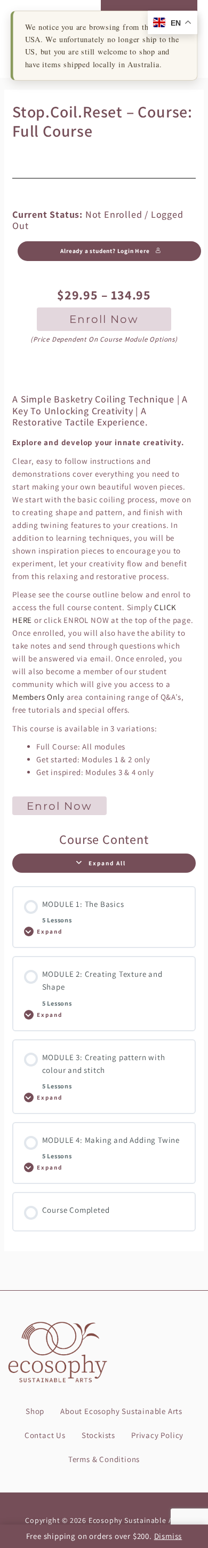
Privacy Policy (157, 1435)
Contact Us (45, 1435)
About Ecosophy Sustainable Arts (121, 1411)
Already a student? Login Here (104, 251)
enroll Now (104, 319)
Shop (35, 1411)
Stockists (98, 1435)
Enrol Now (59, 806)
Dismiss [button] (168, 1536)
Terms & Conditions (104, 1459)
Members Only (38, 697)
